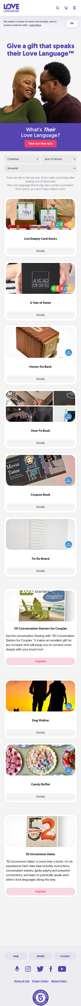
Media (40, 956)
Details (40, 251)
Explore (40, 661)
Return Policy (59, 981)
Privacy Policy (40, 981)
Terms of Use (21, 981)
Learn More (35, 25)
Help (16, 956)
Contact (65, 956)
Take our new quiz (40, 143)
